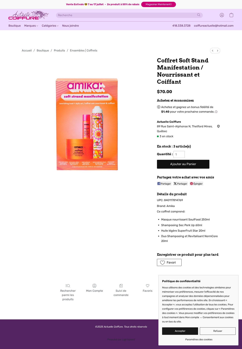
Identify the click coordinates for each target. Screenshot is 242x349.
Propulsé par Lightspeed (121, 339)
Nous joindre (70, 25)
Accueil (27, 50)
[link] (199, 338)
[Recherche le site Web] (198, 14)
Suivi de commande (121, 293)
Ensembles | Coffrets (83, 50)
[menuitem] (212, 50)
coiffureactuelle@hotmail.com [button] (213, 25)
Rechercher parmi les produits (68, 295)
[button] (158, 4)
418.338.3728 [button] (181, 25)
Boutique (15, 25)
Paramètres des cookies (109, 333)
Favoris (147, 290)
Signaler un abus (136, 333)
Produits (59, 50)
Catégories (49, 25)
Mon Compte (94, 290)
